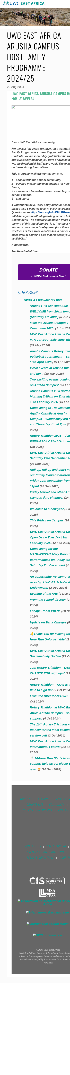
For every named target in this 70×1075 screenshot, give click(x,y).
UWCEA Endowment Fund (42, 300)
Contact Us (33, 846)
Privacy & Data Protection (45, 852)
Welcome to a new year (46, 509)
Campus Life (35, 804)
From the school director (47, 599)
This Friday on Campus (46, 520)
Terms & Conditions (40, 858)
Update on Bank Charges (47, 622)
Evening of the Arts (43, 593)
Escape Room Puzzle (44, 611)
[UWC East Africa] (23, 3)
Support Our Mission (37, 810)
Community (56, 804)
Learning (44, 799)
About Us (25, 799)
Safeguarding (56, 846)
